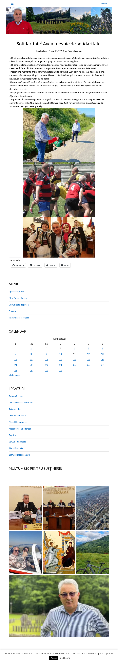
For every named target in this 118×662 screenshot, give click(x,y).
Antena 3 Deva (16, 396)
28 (15, 370)
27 (102, 365)
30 (46, 370)
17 (60, 359)
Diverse (12, 311)
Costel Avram (74, 51)
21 (15, 365)
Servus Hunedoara (17, 441)
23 (46, 365)
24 (60, 365)
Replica (12, 435)
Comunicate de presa (19, 304)
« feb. (11, 375)
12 (88, 354)
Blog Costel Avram (18, 298)
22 (31, 365)
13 (102, 354)
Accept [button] (54, 658)
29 (31, 370)
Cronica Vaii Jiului (17, 415)
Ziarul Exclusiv (16, 448)
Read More (64, 658)
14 (15, 359)
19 (88, 359)
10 (60, 354)
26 (88, 365)
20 (102, 359)
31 (60, 370)
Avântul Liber (15, 409)
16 (46, 359)
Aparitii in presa (16, 291)
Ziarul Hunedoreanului (19, 454)
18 (74, 359)
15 (31, 359)
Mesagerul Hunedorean (20, 428)
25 (74, 365)
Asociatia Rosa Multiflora (21, 402)
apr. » (17, 375)
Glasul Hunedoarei (17, 422)
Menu (104, 3)
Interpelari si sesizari (19, 317)
